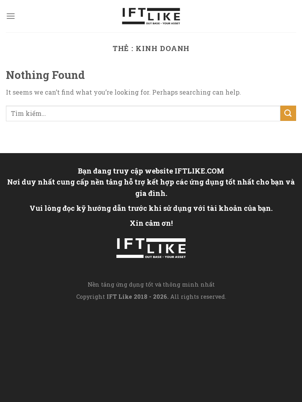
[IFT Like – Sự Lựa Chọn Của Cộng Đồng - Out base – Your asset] (151, 16)
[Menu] (10, 16)
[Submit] (288, 113)
